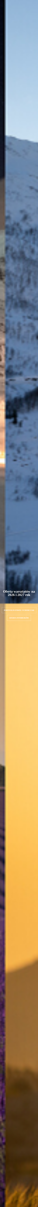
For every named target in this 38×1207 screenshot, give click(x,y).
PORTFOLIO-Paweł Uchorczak (19, 610)
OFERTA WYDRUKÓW (19, 618)
